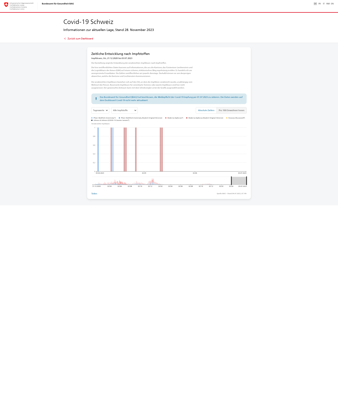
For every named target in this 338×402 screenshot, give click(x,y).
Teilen (94, 193)
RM (328, 3)
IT (324, 3)
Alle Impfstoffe (120, 110)
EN (332, 3)
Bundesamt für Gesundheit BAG (58, 3)
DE (315, 3)
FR (319, 3)
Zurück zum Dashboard (80, 38)
